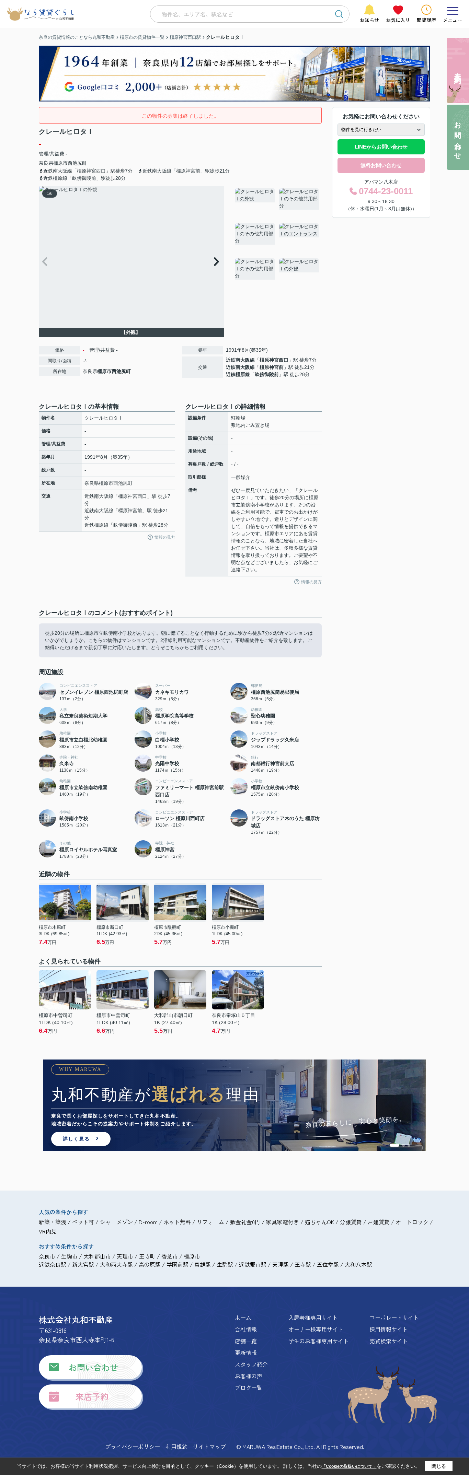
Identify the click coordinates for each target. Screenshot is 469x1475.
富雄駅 (202, 1264)
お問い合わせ (93, 1367)
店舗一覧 (246, 1341)
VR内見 (48, 1231)
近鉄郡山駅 (252, 1264)
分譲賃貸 (351, 1222)
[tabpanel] (277, 238)
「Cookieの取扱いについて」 (349, 1466)
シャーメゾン (116, 1222)
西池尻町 (77, 163)
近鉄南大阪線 (240, 360)
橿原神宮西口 (274, 360)
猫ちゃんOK (319, 1222)
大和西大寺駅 (116, 1264)
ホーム (243, 1317)
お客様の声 (248, 1376)
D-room (148, 1222)
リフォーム (210, 1222)
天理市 (125, 1256)
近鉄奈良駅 (52, 1264)
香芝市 (169, 1256)
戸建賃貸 (379, 1222)
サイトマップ (209, 1446)
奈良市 (47, 1256)
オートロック (412, 1222)
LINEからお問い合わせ (381, 147)
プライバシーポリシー (132, 1446)
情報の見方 (165, 537)
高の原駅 (150, 1264)
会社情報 (246, 1329)
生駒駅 (225, 1264)
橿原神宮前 (272, 367)
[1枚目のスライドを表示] (394, 1145)
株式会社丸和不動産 (76, 1319)
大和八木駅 (358, 1264)
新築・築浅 (52, 1222)
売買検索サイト (388, 1341)
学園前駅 (177, 1264)
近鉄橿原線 (238, 374)
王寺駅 (303, 1264)
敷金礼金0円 (245, 1222)
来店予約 (92, 1396)
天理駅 (280, 1264)
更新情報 (246, 1352)
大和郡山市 (97, 1256)
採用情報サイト (388, 1329)
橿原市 (60, 163)
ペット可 (83, 1222)
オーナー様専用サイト (315, 1329)
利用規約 (176, 1446)
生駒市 (69, 1256)
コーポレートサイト (394, 1317)
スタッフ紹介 (251, 1364)
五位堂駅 (328, 1264)
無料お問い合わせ (381, 165)
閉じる (439, 1466)
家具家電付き (282, 1222)
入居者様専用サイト (313, 1317)
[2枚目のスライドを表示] (403, 1145)
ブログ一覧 (248, 1387)
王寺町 (147, 1256)
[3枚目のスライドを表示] (409, 1145)
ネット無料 (177, 1222)
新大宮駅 (83, 1264)
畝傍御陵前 (267, 374)
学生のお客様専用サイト (318, 1341)
